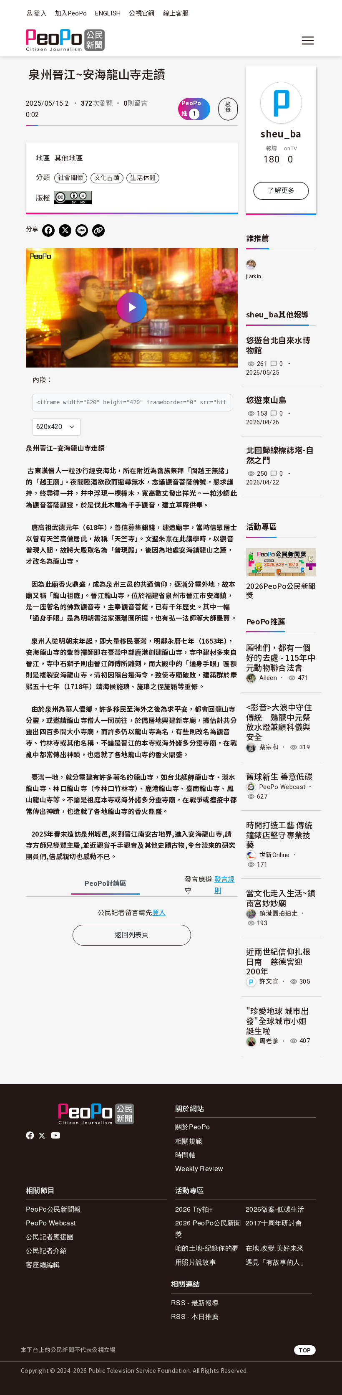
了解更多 (280, 191)
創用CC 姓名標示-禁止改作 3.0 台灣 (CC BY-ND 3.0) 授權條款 (75, 197)
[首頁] (65, 40)
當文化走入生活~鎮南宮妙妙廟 (280, 897)
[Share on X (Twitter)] (65, 230)
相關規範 (188, 1141)
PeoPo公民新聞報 (53, 1209)
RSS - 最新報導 (195, 1302)
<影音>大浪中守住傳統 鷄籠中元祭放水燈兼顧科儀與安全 (279, 721)
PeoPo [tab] (105, 884)
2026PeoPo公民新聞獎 (280, 590)
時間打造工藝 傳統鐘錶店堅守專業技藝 (279, 834)
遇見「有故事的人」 (276, 1262)
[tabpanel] (132, 912)
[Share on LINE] (81, 230)
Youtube (56, 1135)
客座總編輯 (43, 1264)
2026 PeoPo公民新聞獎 (208, 1228)
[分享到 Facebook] (48, 230)
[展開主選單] (307, 40)
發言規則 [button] (224, 885)
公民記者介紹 (46, 1250)
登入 (40, 13)
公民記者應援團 (49, 1236)
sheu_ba (281, 133)
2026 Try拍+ (194, 1209)
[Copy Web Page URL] (98, 230)
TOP (305, 1350)
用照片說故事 (195, 1262)
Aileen (268, 678)
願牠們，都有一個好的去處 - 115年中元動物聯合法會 (280, 657)
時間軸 (185, 1154)
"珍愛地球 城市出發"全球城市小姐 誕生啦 (277, 1020)
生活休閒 (143, 178)
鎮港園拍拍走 (278, 913)
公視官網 (141, 13)
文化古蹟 (107, 178)
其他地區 (68, 158)
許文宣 (269, 981)
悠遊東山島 (266, 400)
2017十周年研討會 (274, 1223)
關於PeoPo (192, 1126)
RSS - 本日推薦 (195, 1316)
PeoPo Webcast (282, 787)
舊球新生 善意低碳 (279, 776)
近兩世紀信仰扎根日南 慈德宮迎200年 (278, 961)
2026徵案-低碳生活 (275, 1209)
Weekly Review (199, 1168)
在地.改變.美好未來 (275, 1248)
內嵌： (43, 380)
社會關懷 (70, 178)
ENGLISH (108, 13)
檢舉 (228, 107)
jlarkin (253, 276)
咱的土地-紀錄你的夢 (207, 1248)
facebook (30, 1135)
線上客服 (176, 13)
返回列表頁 (132, 935)
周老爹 (269, 1041)
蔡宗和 (269, 747)
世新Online (274, 855)
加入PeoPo (71, 13)
